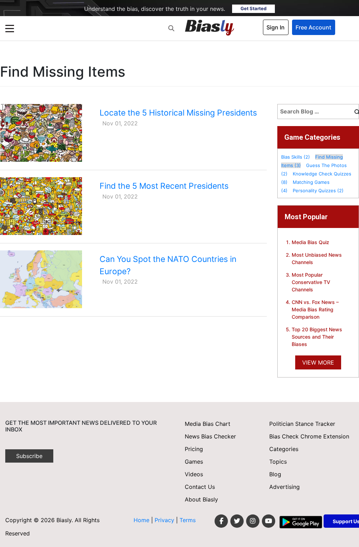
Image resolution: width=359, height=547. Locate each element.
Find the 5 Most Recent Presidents (164, 186)
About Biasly (201, 499)
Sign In (275, 27)
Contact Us (200, 486)
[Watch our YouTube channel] (268, 521)
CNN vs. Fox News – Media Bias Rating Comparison (315, 309)
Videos (194, 474)
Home (141, 520)
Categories (283, 448)
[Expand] (9, 28)
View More (318, 362)
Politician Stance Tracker (302, 423)
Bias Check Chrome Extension (309, 436)
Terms (188, 520)
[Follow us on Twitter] (237, 521)
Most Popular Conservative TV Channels (311, 282)
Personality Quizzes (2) (318, 190)
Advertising (284, 486)
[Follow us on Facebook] (221, 521)
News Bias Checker (210, 436)
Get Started (253, 8)
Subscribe (29, 455)
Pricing (194, 448)
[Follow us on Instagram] (252, 521)
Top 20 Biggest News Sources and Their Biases (317, 336)
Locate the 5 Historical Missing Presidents (178, 113)
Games (194, 461)
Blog (275, 474)
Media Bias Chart (207, 423)
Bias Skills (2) (295, 157)
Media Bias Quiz (310, 242)
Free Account (313, 27)
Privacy (165, 520)
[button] (171, 28)
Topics (278, 461)
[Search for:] (314, 110)
